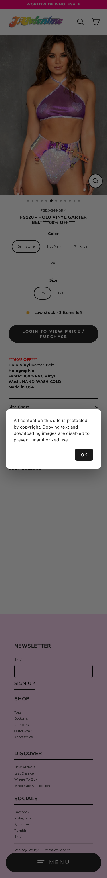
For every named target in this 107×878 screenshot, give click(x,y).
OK (84, 454)
